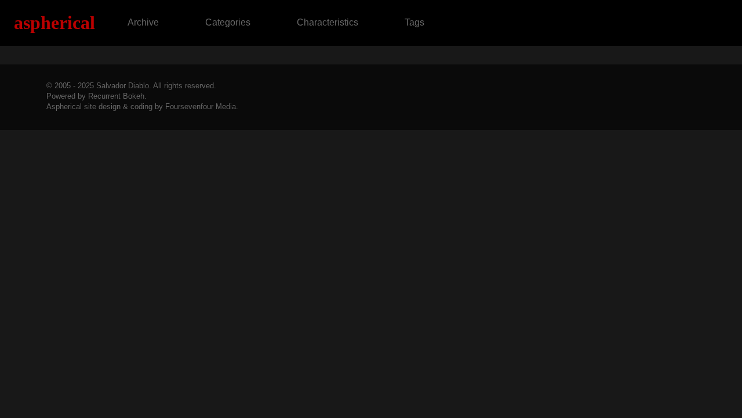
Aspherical (54, 22)
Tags (414, 22)
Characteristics (327, 22)
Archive (143, 22)
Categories (227, 22)
